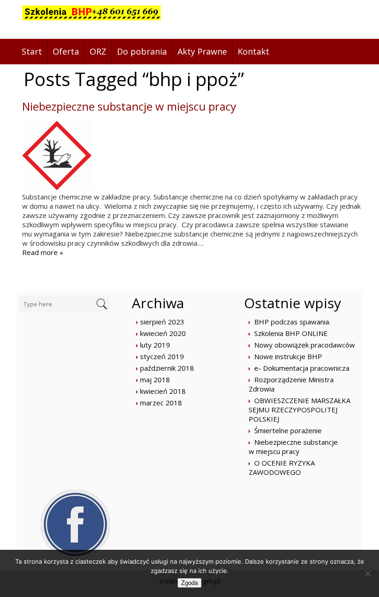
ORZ (98, 51)
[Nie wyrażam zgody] (367, 573)
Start (32, 51)
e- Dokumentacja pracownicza (301, 368)
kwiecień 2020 (163, 333)
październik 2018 (167, 368)
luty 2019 (155, 344)
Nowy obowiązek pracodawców (304, 344)
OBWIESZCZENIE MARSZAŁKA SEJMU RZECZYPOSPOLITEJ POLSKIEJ (299, 409)
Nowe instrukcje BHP (288, 356)
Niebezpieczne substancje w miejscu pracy (129, 106)
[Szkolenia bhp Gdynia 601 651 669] (91, 19)
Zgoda (189, 582)
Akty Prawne (202, 51)
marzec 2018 (161, 402)
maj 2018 (155, 379)
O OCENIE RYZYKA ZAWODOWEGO (282, 467)
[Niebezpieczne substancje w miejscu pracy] (57, 187)
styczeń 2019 (162, 356)
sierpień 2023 (162, 321)
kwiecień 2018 (163, 391)
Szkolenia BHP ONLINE (291, 333)
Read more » (42, 252)
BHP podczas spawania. (292, 321)
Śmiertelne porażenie (288, 430)
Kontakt (253, 51)
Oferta (66, 51)
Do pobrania (142, 51)
